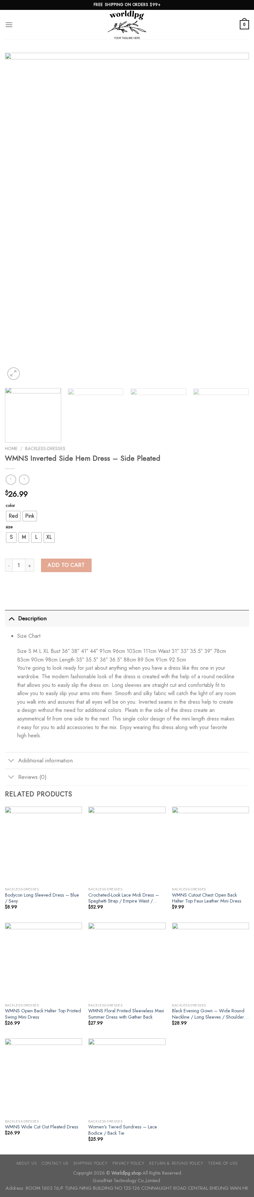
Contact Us (55, 1163)
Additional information (45, 760)
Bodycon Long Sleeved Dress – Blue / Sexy (42, 898)
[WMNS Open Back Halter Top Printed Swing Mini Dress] (43, 961)
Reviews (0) (32, 777)
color (10, 505)
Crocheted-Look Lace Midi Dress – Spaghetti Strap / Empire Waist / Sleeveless (123, 898)
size (9, 527)
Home (11, 448)
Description (32, 618)
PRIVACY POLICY (128, 1163)
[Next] (236, 217)
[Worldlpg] (127, 25)
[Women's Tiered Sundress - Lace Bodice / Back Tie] (126, 1076)
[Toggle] (11, 618)
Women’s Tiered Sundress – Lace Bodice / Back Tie (122, 1130)
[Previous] (18, 217)
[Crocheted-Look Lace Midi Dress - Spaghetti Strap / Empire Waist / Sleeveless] (126, 845)
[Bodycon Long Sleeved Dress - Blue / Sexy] (43, 845)
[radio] (13, 516)
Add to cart (66, 565)
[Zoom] (13, 373)
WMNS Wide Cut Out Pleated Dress (41, 1127)
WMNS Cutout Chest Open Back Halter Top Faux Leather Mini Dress (206, 898)
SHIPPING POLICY (90, 1163)
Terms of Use (223, 1163)
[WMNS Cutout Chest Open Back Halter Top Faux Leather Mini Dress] (210, 845)
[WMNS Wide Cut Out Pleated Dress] (43, 1076)
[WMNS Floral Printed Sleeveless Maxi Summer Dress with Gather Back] (126, 961)
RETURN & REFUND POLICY (176, 1163)
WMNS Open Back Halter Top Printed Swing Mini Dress (43, 1014)
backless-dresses (45, 448)
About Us (26, 1163)
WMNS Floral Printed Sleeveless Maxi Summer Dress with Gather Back (126, 1014)
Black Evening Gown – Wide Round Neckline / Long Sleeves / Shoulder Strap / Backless (208, 1014)
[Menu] (9, 24)
